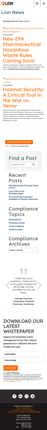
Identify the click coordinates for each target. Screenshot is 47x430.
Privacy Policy (17, 381)
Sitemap (37, 412)
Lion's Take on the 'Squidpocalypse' (16, 192)
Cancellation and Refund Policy (22, 410)
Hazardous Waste (17, 223)
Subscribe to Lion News (19, 142)
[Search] (37, 3)
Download (10, 368)
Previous (7, 284)
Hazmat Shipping (16, 226)
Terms (14, 146)
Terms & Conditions (22, 408)
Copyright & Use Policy (15, 412)
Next (39, 284)
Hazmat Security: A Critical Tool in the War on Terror (23, 97)
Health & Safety (16, 229)
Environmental (15, 219)
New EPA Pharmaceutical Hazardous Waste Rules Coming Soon (22, 50)
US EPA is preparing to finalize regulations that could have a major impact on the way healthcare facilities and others (23, 67)
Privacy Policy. (24, 146)
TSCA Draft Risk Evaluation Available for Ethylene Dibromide (23, 198)
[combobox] (23, 250)
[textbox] (23, 250)
